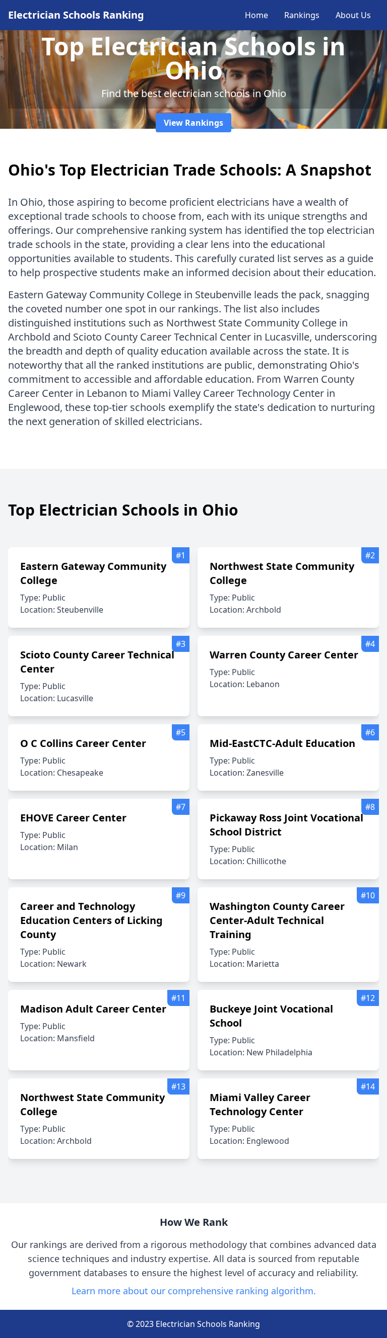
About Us (353, 15)
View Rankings (193, 122)
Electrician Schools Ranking (76, 15)
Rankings (301, 15)
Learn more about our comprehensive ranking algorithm (192, 1291)
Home (256, 15)
